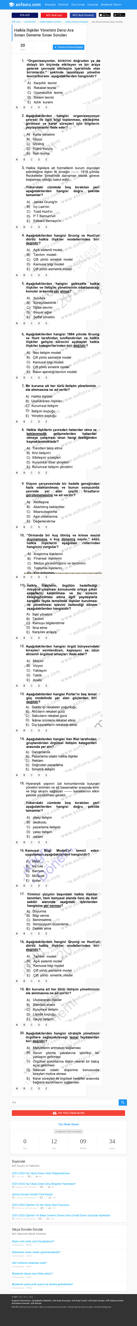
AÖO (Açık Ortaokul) (83, 15)
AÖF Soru (16, 22)
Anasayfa (50, 4)
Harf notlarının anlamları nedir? (29, 1262)
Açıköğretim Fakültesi (41, 1301)
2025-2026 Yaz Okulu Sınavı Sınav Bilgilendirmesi (41, 1173)
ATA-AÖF (25, 15)
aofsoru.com (24, 5)
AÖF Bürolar (36, 1303)
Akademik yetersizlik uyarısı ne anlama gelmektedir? (42, 1284)
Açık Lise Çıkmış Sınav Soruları (53, 1307)
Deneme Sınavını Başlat (68, 47)
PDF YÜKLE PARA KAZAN (68, 1113)
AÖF (15, 1297)
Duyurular (92, 4)
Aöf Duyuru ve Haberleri (26, 1165)
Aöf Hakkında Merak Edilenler (29, 1233)
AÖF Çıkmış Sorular (114, 1301)
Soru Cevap (78, 4)
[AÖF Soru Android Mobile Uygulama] (119, 14)
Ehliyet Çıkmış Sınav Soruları (80, 1307)
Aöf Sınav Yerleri (79, 1301)
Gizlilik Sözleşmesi (102, 1307)
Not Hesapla (52, 11)
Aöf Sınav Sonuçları (62, 1301)
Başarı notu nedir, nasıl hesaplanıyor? (33, 1241)
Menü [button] (76, 11)
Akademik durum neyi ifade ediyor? (32, 1273)
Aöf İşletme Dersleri (21, 1303)
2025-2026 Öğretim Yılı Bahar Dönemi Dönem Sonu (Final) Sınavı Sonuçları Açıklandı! (61, 1215)
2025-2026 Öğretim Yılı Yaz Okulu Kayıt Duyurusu (40, 1204)
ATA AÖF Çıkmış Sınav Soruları (25, 1307)
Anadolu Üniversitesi (21, 1301)
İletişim (66, 11)
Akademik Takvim (111, 4)
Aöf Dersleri (30, 22)
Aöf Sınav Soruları (97, 1301)
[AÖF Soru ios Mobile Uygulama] (105, 14)
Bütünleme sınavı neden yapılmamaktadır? (36, 1252)
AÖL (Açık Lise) (54, 15)
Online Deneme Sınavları (76, 22)
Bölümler (63, 4)
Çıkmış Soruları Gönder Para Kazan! (32, 1194)
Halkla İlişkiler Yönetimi (50, 22)
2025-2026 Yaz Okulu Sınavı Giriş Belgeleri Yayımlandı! (44, 1183)
